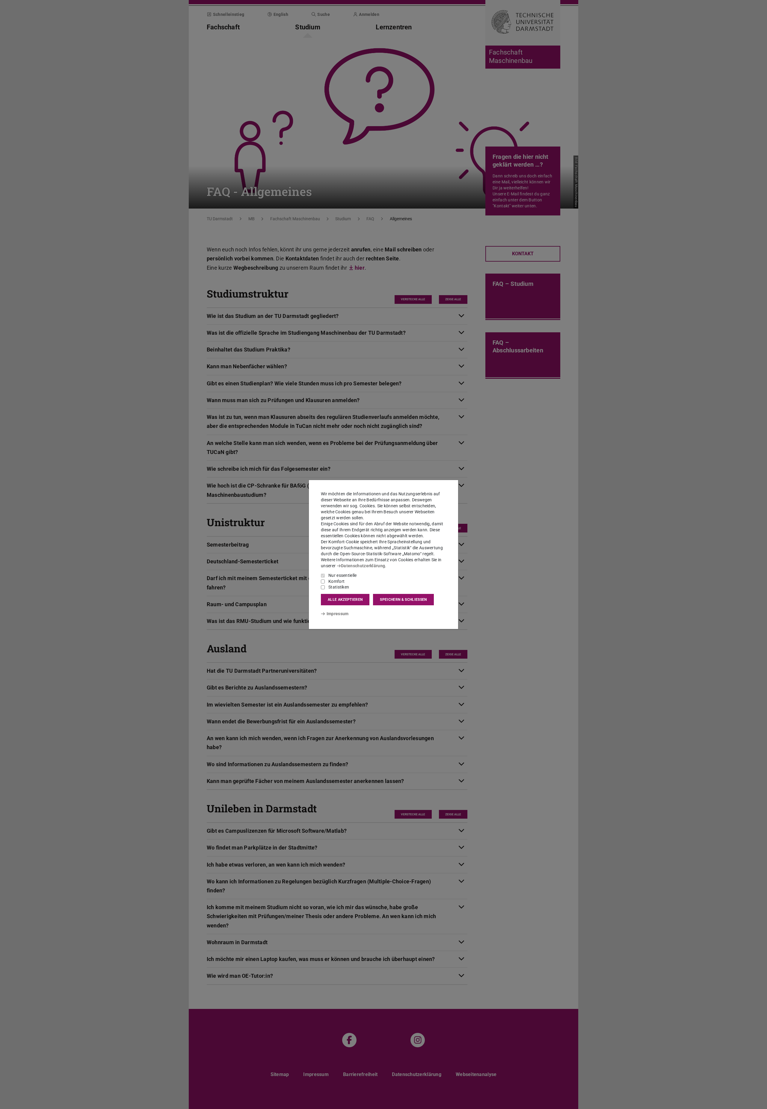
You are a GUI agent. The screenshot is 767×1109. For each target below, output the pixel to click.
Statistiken (338, 587)
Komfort (336, 581)
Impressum (337, 613)
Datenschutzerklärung (363, 565)
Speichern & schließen (403, 599)
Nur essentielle (342, 575)
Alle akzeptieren (345, 599)
